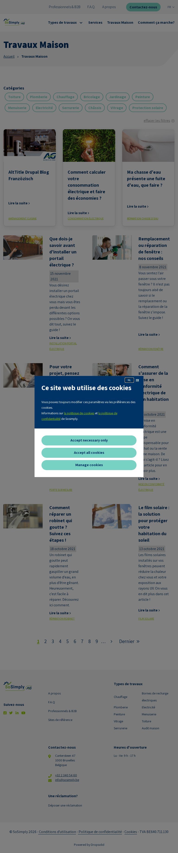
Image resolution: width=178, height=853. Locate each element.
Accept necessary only (89, 440)
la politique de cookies (79, 413)
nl (129, 380)
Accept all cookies (89, 452)
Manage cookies (89, 464)
